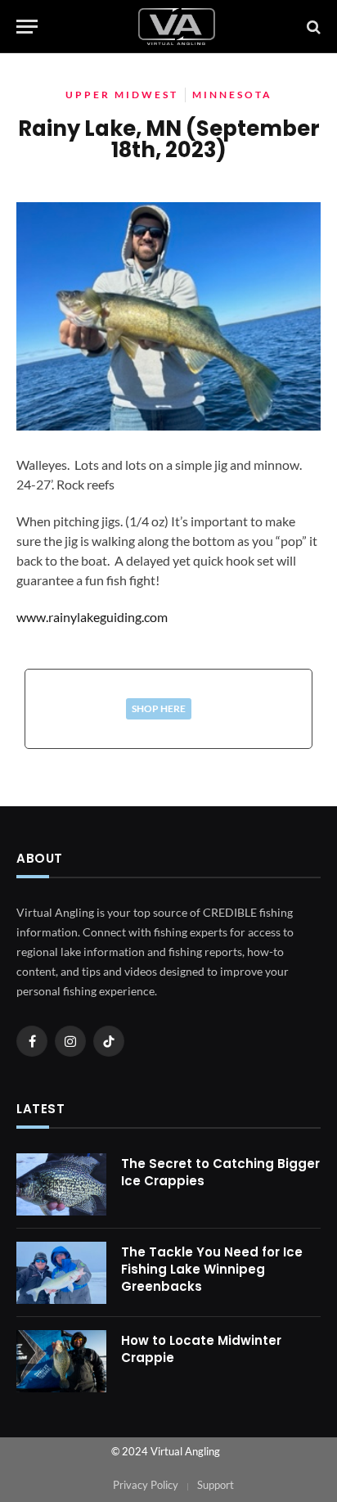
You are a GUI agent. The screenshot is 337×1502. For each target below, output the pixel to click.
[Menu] (27, 26)
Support (215, 1484)
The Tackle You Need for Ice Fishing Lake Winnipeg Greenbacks (212, 1269)
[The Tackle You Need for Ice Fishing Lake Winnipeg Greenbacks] (61, 1273)
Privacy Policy (145, 1484)
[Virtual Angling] (176, 26)
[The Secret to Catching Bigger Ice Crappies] (61, 1184)
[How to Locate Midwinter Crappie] (61, 1361)
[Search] (312, 26)
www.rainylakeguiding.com (92, 617)
